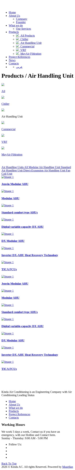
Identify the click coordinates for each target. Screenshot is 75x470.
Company (21, 18)
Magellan (67, 466)
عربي (19, 66)
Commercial (26, 46)
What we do (16, 25)
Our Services (23, 28)
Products (14, 31)
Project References (19, 56)
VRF (22, 50)
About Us (14, 15)
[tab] (15, 167)
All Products (27, 35)
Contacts (14, 63)
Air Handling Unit (30, 42)
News (12, 60)
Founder (21, 22)
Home (12, 12)
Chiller (23, 39)
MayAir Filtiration (30, 53)
